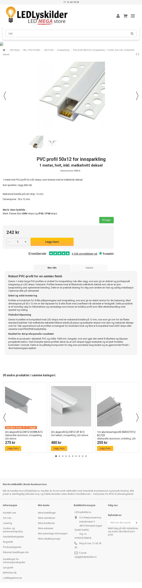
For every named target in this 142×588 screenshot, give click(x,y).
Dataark (89, 268)
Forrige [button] (4, 95)
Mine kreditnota (46, 523)
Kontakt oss (9, 512)
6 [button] (72, 456)
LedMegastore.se (12, 577)
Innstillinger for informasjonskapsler (14, 561)
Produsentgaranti (12, 547)
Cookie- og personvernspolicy (13, 530)
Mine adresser (45, 528)
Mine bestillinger (47, 512)
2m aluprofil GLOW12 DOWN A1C (24, 435)
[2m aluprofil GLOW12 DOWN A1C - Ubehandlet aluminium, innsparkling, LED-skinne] (25, 406)
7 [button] (76, 456)
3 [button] (62, 456)
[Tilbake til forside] (4, 50)
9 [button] (82, 456)
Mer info (52, 268)
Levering (7, 523)
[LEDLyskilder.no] (55, 16)
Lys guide (8, 567)
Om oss (7, 517)
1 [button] (56, 456)
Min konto (43, 505)
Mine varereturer (46, 517)
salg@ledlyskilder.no (86, 556)
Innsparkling (63, 50)
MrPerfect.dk (10, 572)
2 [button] (59, 456)
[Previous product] (136, 54)
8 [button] (79, 456)
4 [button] (66, 456)
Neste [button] (137, 95)
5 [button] (69, 456)
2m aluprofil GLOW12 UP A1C (69, 434)
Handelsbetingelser (13, 536)
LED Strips (15, 50)
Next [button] (137, 417)
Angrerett (8, 541)
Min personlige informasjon (52, 533)
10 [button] (86, 456)
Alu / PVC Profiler (31, 50)
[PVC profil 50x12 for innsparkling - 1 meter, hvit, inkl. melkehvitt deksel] (35, 143)
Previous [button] (4, 417)
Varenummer (66, 171)
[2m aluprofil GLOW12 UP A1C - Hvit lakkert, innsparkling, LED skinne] (71, 406)
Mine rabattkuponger (49, 538)
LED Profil (48, 50)
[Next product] (138, 54)
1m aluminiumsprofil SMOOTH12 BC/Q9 (116, 437)
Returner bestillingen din (16, 552)
